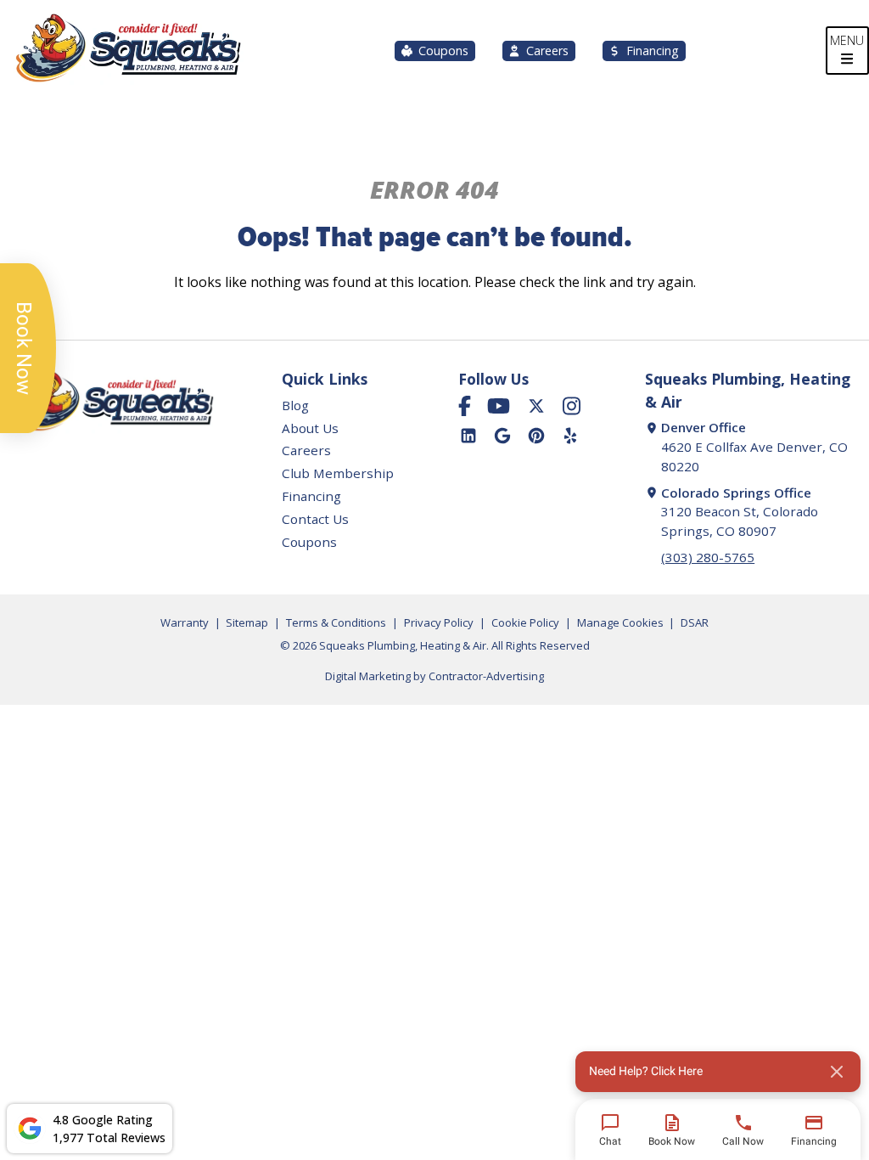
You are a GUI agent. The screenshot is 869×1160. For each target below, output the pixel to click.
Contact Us (315, 518)
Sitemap (247, 622)
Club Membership (338, 473)
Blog (295, 405)
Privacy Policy (439, 622)
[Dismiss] (837, 1071)
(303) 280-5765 (707, 557)
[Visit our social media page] (464, 406)
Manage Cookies (620, 622)
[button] (718, 1071)
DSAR (695, 622)
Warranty (184, 622)
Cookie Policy (525, 622)
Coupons (443, 50)
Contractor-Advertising (486, 676)
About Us (310, 428)
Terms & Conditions (336, 622)
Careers (547, 50)
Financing (652, 50)
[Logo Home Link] (127, 50)
